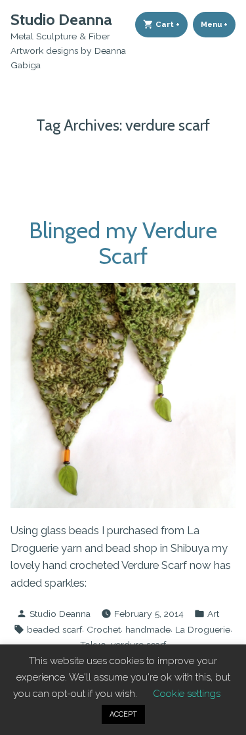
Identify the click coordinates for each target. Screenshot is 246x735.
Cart (171, 24)
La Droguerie (202, 629)
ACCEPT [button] (123, 714)
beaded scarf (54, 629)
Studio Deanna (61, 19)
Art (213, 613)
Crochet (104, 629)
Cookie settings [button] (186, 694)
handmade (148, 629)
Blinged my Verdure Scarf (123, 243)
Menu (218, 24)
